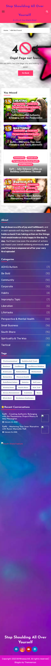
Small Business (25, 111)
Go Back (25, 73)
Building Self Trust (29, 361)
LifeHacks (7, 312)
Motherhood (36, 371)
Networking (7, 377)
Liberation (32, 188)
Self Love (37, 382)
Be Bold (5, 273)
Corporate (32, 104)
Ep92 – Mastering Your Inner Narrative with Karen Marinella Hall (25, 144)
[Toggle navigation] (3, 11)
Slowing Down (8, 387)
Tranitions (28, 393)
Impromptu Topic (10, 299)
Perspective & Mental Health (25, 107)
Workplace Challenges (25, 398)
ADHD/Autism (19, 185)
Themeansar (30, 662)
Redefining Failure (10, 382)
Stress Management (11, 393)
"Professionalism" (10, 361)
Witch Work (7, 398)
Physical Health (22, 377)
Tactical (5, 345)
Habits (5, 293)
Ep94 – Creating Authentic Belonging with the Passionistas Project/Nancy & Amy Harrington (26, 118)
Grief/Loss (7, 371)
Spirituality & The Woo (13, 338)
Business (6, 366)
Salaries (25, 382)
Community (19, 104)
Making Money (21, 371)
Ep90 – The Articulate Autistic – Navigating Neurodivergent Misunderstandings (25, 198)
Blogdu (18, 662)
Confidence (19, 366)
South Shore (8, 332)
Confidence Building (36, 366)
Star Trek (36, 387)
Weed (39, 393)
